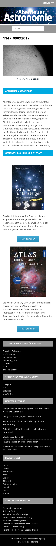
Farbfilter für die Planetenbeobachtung (20, 529)
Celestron (7, 390)
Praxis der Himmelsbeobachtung (17, 517)
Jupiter (6, 468)
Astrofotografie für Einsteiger (16, 514)
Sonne (6, 493)
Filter (5, 366)
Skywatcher (8, 393)
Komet (6, 487)
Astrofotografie (10, 360)
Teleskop (7, 480)
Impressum (16, 538)
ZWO (5, 387)
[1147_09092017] (28, 74)
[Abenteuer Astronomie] (28, 15)
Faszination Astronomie (13, 508)
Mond (5, 465)
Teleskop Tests (9, 511)
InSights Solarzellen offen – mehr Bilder (20, 441)
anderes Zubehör (10, 369)
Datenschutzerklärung (28, 541)
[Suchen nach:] (28, 28)
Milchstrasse (8, 471)
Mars (5, 474)
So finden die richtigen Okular (16, 520)
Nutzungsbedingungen (33, 538)
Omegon (7, 384)
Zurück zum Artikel (28, 79)
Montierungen (9, 357)
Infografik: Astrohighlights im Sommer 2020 (22, 416)
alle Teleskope (9, 354)
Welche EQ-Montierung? (13, 526)
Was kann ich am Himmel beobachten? (20, 523)
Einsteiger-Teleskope (12, 351)
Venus (6, 477)
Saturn (6, 490)
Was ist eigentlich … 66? (13, 437)
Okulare (6, 363)
